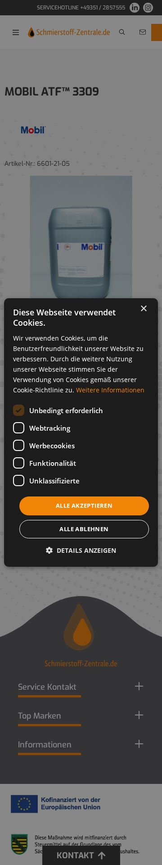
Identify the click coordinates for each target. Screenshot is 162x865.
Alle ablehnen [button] (83, 529)
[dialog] (81, 432)
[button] (81, 550)
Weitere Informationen (110, 390)
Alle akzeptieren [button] (84, 505)
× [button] (143, 308)
